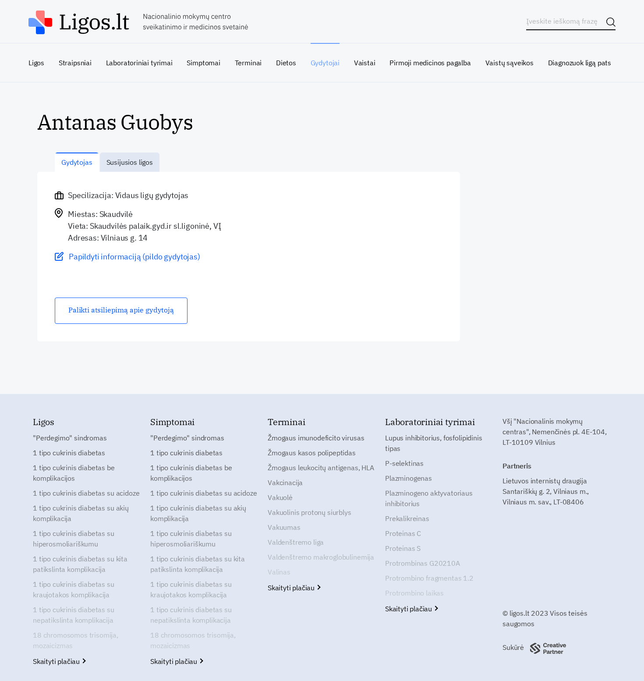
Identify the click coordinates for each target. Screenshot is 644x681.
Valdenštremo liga (296, 542)
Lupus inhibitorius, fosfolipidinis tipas (433, 443)
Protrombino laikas (414, 593)
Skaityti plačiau (57, 661)
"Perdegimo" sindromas (70, 437)
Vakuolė (280, 497)
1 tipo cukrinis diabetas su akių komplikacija (81, 513)
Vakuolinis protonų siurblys (309, 512)
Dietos (286, 62)
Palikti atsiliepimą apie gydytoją (121, 309)
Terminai (248, 62)
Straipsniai (75, 62)
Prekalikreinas (407, 518)
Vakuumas (284, 527)
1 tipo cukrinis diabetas (69, 452)
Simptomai (203, 62)
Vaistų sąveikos (509, 62)
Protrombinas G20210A (422, 563)
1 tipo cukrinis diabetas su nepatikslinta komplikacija (73, 614)
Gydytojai (325, 62)
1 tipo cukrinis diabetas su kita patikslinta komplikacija (80, 564)
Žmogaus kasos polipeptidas (312, 452)
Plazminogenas (408, 478)
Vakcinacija (285, 482)
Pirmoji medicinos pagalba (430, 62)
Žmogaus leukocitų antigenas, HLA (321, 467)
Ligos (36, 62)
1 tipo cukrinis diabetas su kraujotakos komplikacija (73, 589)
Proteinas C (403, 533)
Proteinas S (403, 548)
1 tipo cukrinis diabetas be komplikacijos (74, 472)
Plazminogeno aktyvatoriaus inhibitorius (429, 498)
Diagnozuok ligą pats (579, 62)
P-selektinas (404, 463)
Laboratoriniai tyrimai (139, 62)
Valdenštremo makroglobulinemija (321, 557)
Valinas (279, 572)
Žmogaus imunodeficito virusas (316, 437)
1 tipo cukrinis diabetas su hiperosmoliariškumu (73, 538)
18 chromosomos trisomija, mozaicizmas (75, 640)
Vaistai (364, 62)
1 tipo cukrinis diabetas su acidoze (86, 493)
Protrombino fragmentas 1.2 (429, 578)
